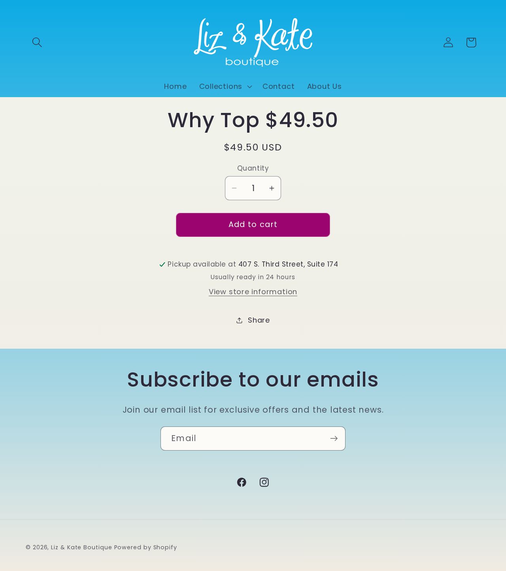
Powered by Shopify (145, 547)
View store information (253, 292)
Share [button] (259, 320)
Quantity (253, 168)
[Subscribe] (334, 438)
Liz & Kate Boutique (81, 547)
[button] (37, 42)
